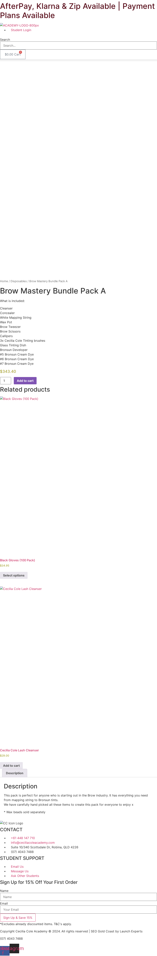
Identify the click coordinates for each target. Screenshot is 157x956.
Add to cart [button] (11, 765)
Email (4, 903)
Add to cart (25, 381)
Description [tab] (14, 773)
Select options (14, 575)
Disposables (19, 281)
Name (4, 890)
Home (4, 281)
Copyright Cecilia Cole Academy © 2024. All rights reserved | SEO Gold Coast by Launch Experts (71, 931)
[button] (78, 34)
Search (5, 39)
